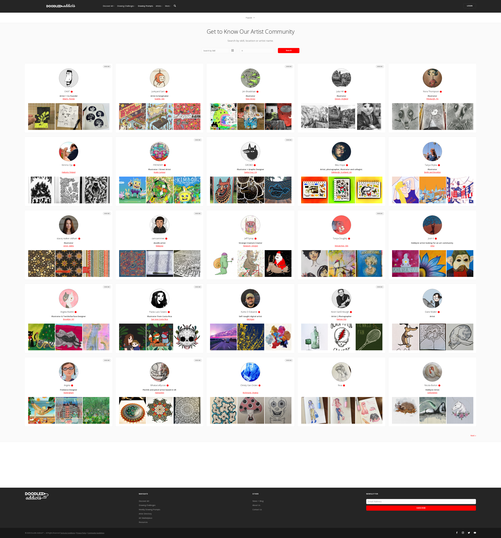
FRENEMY (158, 164)
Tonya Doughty (340, 238)
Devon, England (341, 99)
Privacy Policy (81, 533)
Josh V (431, 238)
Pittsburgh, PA (432, 99)
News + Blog (257, 501)
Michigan (250, 319)
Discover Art (144, 501)
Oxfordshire (432, 392)
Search (289, 50)
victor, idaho (68, 246)
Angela (67, 385)
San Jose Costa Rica (159, 319)
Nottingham (69, 392)
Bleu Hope (340, 164)
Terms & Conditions (67, 533)
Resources (143, 522)
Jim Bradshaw (249, 91)
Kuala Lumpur (159, 172)
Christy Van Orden (249, 385)
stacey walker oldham (67, 238)
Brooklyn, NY (68, 319)
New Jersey (250, 99)
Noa (340, 385)
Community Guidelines (96, 533)
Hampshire (159, 392)
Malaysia (159, 246)
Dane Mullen (431, 311)
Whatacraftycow (158, 385)
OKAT (67, 91)
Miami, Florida (69, 99)
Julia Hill (340, 91)
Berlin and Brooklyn (432, 172)
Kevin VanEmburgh (340, 311)
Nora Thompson (431, 91)
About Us (256, 505)
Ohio (432, 246)
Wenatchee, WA (341, 246)
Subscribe (421, 508)
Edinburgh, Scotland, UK (341, 172)
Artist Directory (145, 513)
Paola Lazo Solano (158, 311)
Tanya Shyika (431, 164)
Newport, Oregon (250, 246)
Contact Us (257, 509)
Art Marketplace (145, 518)
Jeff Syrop (249, 238)
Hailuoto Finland (68, 172)
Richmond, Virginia (250, 392)
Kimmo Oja (67, 164)
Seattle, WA (159, 99)
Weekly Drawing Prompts (149, 509)
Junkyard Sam (158, 91)
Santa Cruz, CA (250, 172)
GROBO (249, 164)
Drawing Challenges (147, 505)
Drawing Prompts (145, 6)
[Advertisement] (250, 465)
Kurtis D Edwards (249, 311)
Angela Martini (67, 311)
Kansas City (341, 319)
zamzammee (158, 238)
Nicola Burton (430, 385)
